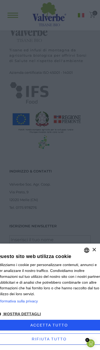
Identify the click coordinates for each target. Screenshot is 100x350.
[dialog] (50, 297)
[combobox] (86, 250)
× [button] (94, 250)
